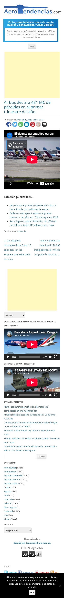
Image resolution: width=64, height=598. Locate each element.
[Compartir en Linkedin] (27, 126)
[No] (60, 585)
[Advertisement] (32, 75)
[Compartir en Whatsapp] (21, 126)
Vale (32, 592)
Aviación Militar (11, 483)
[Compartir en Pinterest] (33, 126)
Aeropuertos (10, 471)
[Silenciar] (50, 357)
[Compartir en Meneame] (39, 126)
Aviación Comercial (13, 475)
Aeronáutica (10, 467)
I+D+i (6, 495)
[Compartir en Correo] (44, 126)
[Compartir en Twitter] (15, 126)
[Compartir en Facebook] (9, 126)
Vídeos (7, 519)
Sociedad (8, 511)
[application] (32, 344)
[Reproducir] (8, 357)
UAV (6, 515)
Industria (21, 231)
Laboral (7, 503)
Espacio (7, 491)
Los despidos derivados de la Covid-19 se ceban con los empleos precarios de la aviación (17, 250)
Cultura (7, 487)
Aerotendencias (32, 10)
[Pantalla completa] (55, 357)
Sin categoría (10, 507)
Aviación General (12, 479)
